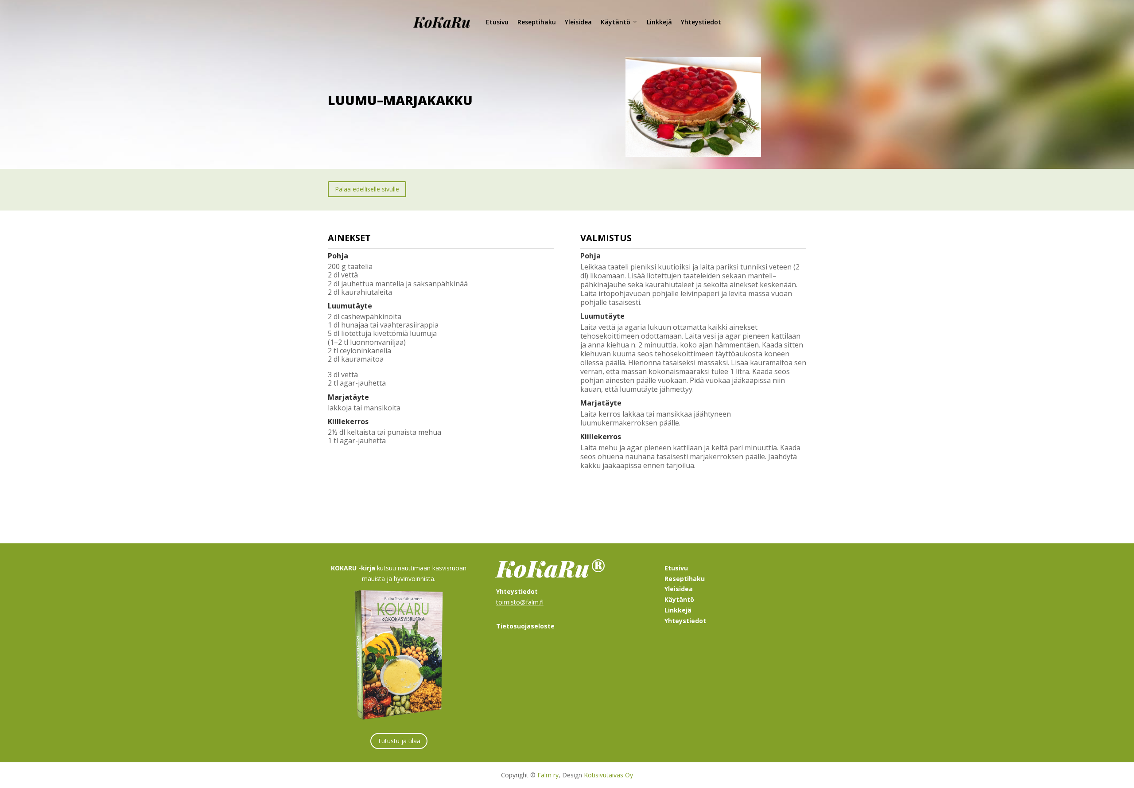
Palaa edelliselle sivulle (367, 189)
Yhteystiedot (701, 22)
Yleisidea (578, 22)
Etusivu (497, 22)
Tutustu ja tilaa (398, 741)
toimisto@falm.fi (520, 602)
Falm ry (548, 775)
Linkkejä (659, 22)
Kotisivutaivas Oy (608, 775)
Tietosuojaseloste (525, 626)
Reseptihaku (536, 22)
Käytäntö (615, 22)
